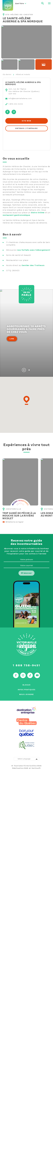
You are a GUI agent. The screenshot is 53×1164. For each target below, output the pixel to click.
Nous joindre (26, 694)
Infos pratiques (26, 690)
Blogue (27, 685)
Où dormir (7, 74)
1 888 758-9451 (26, 665)
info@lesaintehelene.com (20, 98)
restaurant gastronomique (16, 215)
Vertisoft (36, 768)
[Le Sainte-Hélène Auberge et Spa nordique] (9, 64)
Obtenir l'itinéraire (26, 128)
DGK (26, 768)
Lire (12, 339)
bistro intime (37, 212)
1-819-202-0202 (16, 104)
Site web (26, 121)
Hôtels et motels (23, 74)
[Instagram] (14, 113)
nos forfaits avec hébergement (33, 250)
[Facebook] (7, 113)
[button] (26, 400)
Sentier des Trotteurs (33, 265)
